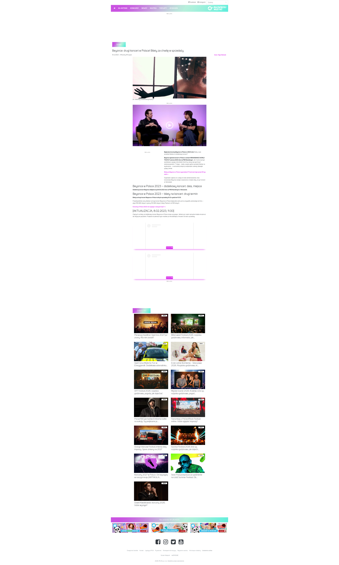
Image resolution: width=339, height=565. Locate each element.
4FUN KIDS (174, 8)
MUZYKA (153, 8)
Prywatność (158, 550)
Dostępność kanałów (132, 550)
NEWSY (144, 8)
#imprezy (123, 55)
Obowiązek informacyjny (169, 550)
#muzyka (129, 55)
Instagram (202, 2)
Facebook (192, 2)
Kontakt (141, 550)
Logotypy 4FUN (149, 550)
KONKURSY (134, 8)
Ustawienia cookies (207, 550)
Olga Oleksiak (222, 55)
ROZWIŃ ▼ (169, 247)
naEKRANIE (174, 555)
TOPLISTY (163, 8)
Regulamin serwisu (183, 550)
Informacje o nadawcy (195, 550)
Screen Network (165, 555)
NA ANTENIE (122, 8)
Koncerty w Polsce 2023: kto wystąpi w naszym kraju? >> (149, 206)
